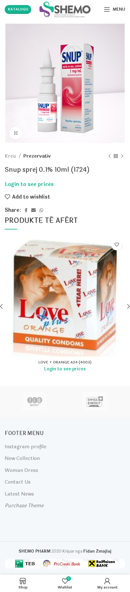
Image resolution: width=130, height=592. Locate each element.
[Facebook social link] (26, 210)
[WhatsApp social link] (41, 210)
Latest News (19, 494)
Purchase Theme (24, 505)
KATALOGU (18, 9)
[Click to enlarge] (15, 133)
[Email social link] (33, 210)
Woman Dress (21, 470)
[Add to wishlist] (116, 244)
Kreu (11, 156)
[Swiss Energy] (94, 401)
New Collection (22, 458)
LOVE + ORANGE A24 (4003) (65, 362)
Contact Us (18, 482)
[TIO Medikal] (34, 401)
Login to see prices (29, 184)
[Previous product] (109, 156)
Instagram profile (25, 446)
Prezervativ (37, 156)
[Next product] (122, 156)
